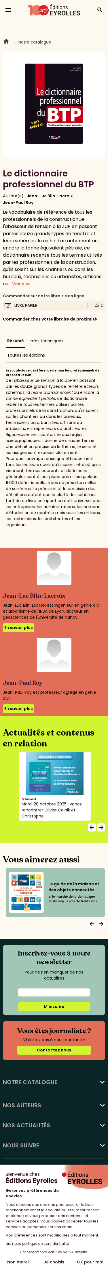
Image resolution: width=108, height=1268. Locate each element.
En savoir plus (18, 627)
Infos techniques (46, 341)
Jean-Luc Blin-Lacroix (50, 196)
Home (6, 42)
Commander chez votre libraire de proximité (50, 319)
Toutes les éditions (26, 355)
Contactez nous (54, 1050)
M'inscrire (54, 1006)
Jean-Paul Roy (18, 202)
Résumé (15, 341)
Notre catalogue (34, 42)
